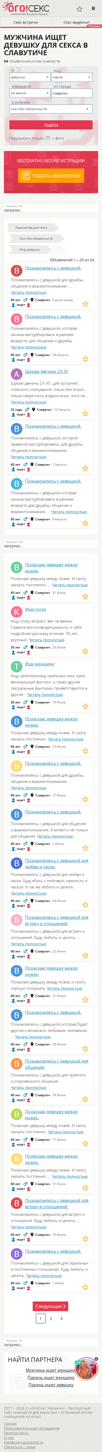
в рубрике (21, 102)
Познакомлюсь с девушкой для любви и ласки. (56, 864)
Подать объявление (56, 176)
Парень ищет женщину (51, 1377)
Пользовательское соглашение (32, 1428)
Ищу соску (35, 609)
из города (62, 86)
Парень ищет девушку (51, 1385)
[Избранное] (79, 9)
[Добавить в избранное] (85, 304)
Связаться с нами (20, 1446)
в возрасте (21, 86)
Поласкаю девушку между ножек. (51, 568)
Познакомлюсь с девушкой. (53, 268)
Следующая (48, 1306)
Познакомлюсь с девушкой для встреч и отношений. (56, 920)
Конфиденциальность (23, 1442)
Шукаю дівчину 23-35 (46, 371)
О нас (9, 1437)
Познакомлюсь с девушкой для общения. (56, 1064)
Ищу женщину (39, 664)
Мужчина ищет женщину (51, 1370)
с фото (58, 138)
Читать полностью (28, 292)
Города (10, 1423)
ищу (57, 70)
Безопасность (16, 1432)
